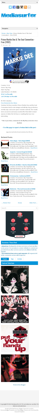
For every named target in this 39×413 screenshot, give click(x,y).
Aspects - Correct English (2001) (21, 152)
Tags (12, 259)
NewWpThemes (14, 408)
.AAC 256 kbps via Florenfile (9, 96)
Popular (5, 259)
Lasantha (30, 408)
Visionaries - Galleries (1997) (20, 176)
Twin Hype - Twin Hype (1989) (20, 141)
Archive (19, 259)
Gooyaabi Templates (19, 411)
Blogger (23, 385)
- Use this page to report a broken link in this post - (19, 127)
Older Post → (33, 203)
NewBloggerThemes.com (24, 410)
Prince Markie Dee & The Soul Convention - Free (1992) (18, 40)
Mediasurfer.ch (16, 404)
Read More (33, 148)
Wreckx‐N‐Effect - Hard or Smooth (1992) (23, 165)
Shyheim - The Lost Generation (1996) (22, 189)
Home (4, 33)
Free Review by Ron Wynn (9, 103)
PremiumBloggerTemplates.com (9, 410)
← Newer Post (6, 203)
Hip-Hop (9, 33)
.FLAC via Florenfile (7, 94)
